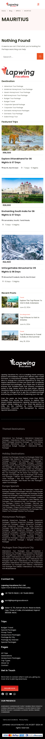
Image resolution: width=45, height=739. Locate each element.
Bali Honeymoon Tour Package (16, 95)
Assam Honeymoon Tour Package (17, 92)
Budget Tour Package (12, 98)
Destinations (6, 656)
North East (13, 168)
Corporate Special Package (14, 104)
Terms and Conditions (10, 720)
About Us (5, 663)
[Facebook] (2, 694)
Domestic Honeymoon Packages (16, 111)
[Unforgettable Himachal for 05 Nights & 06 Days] (22, 236)
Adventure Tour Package (13, 86)
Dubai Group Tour (11, 117)
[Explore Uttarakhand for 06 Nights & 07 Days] (22, 127)
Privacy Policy (23, 720)
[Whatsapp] (14, 694)
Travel (22, 297)
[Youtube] (10, 694)
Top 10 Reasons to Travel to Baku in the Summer (30, 335)
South (16, 220)
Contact (4, 665)
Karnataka (8, 220)
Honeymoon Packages (10, 635)
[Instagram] (6, 694)
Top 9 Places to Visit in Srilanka (29, 318)
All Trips (4, 653)
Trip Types (5, 660)
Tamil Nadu (25, 220)
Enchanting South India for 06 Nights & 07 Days (18, 213)
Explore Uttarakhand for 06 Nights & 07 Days (17, 160)
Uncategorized (25, 314)
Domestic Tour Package (13, 114)
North (5, 168)
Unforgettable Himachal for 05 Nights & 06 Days (19, 269)
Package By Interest (9, 640)
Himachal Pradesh (11, 277)
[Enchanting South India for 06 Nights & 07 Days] (22, 179)
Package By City (8, 637)
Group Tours (6, 632)
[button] (38, 4)
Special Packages (8, 630)
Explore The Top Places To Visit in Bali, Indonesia (31, 301)
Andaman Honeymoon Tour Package (18, 89)
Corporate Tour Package (13, 107)
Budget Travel (9, 101)
